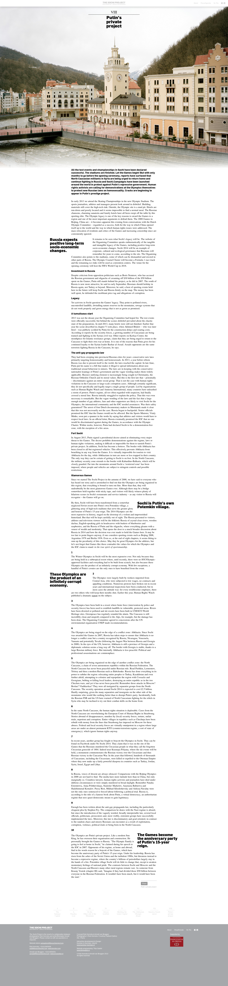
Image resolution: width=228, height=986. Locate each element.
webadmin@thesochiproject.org (52, 943)
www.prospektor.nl (56, 954)
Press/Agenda (206, 3)
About (196, 3)
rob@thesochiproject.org (38, 948)
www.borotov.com (54, 948)
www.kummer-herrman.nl (86, 945)
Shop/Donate (179, 930)
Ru (217, 3)
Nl (214, 3)
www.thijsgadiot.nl (83, 950)
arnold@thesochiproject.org (39, 954)
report (95, 595)
